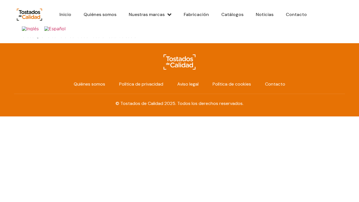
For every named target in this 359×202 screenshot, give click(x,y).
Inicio (65, 14)
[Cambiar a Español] (55, 28)
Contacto (296, 14)
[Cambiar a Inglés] (30, 28)
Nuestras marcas (147, 14)
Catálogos (232, 14)
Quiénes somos (100, 14)
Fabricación (196, 14)
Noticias (264, 14)
